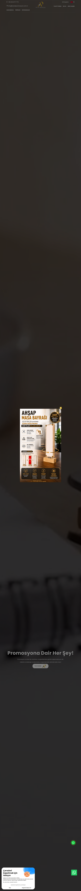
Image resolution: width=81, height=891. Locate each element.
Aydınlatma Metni (22, 880)
